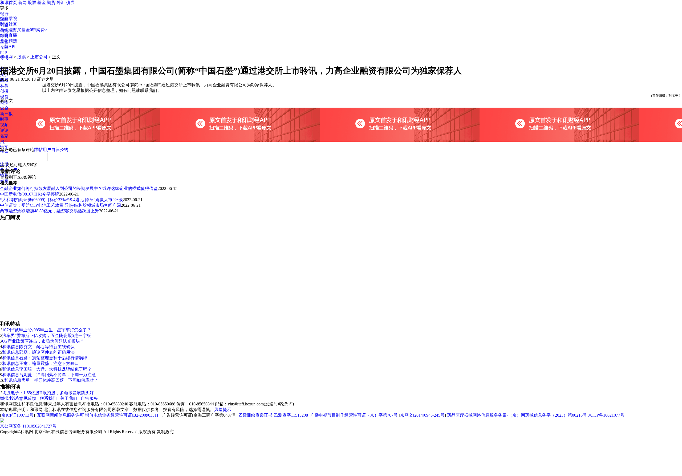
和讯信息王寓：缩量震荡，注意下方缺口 (40, 363)
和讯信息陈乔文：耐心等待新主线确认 (38, 346)
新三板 (6, 113)
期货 (51, 2)
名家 (4, 136)
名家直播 (8, 35)
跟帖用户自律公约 (51, 149)
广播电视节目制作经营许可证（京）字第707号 (354, 415)
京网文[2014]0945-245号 (422, 415)
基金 (41, 2)
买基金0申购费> (32, 29)
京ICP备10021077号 (606, 415)
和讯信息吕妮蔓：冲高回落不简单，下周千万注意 (49, 374)
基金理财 (8, 29)
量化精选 (8, 41)
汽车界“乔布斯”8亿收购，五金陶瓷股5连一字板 (46, 335)
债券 (70, 2)
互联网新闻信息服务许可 (60, 415)
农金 (4, 108)
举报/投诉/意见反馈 (18, 398)
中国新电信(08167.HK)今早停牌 (29, 194)
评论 (4, 130)
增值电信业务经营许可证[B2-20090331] (121, 415)
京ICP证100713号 (17, 415)
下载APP (8, 46)
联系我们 (48, 398)
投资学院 (8, 18)
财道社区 (8, 24)
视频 (4, 125)
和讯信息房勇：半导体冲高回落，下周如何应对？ (51, 380)
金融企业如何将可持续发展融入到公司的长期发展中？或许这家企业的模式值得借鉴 (79, 188)
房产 (4, 141)
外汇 (60, 2)
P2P (3, 52)
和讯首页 (8, 2)
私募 (4, 85)
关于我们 (68, 398)
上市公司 (38, 57)
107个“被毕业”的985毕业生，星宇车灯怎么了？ (46, 330)
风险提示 (222, 409)
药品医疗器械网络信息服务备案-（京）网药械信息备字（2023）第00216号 (517, 415)
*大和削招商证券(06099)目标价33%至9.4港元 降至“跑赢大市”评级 (61, 199)
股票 (32, 2)
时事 (4, 119)
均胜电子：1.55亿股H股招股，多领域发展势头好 (48, 392)
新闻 (22, 2)
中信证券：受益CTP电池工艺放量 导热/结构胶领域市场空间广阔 (60, 205)
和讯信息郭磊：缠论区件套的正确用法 (38, 352)
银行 (4, 13)
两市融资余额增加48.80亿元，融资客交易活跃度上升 (49, 211)
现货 (4, 97)
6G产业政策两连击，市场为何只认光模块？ (43, 341)
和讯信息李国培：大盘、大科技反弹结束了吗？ (47, 369)
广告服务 (89, 398)
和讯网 (6, 57)
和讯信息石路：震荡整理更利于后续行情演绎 (44, 358)
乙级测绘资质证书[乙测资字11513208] (273, 415)
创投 (4, 91)
